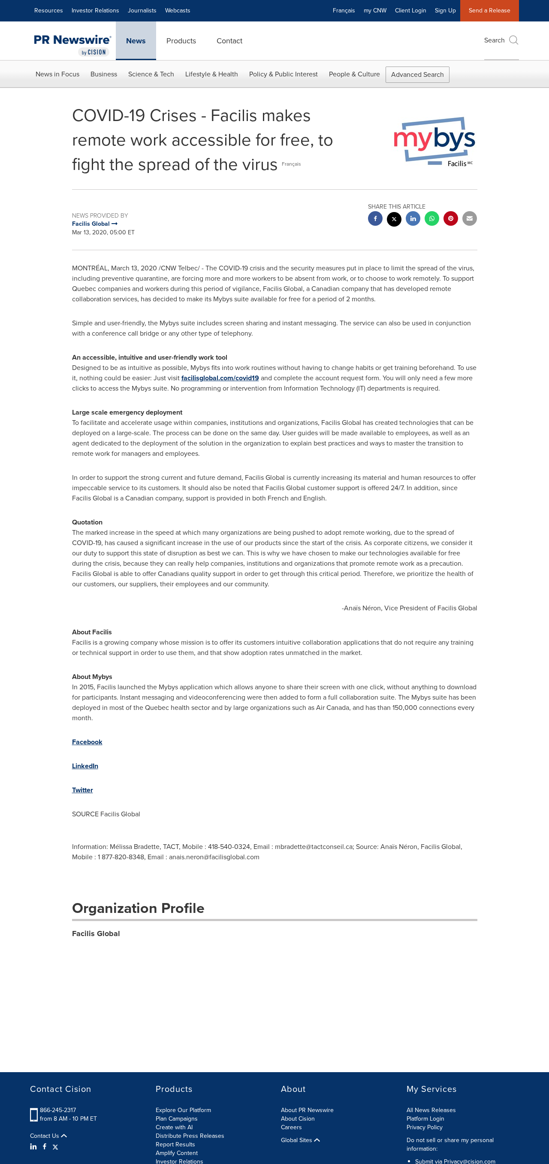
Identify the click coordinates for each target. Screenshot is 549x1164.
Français (344, 10)
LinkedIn (85, 766)
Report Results (175, 1144)
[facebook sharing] (375, 219)
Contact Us (45, 1136)
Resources (48, 10)
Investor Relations (95, 10)
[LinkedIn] (34, 1147)
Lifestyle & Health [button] (211, 74)
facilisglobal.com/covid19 (220, 378)
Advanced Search (417, 74)
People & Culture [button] (354, 74)
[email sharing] (469, 219)
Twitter (82, 790)
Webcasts (177, 10)
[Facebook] (44, 1147)
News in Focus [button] (57, 74)
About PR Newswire (307, 1110)
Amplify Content (177, 1153)
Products (181, 40)
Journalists (142, 10)
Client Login (410, 10)
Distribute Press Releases (190, 1135)
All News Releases (431, 1110)
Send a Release (489, 10)
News (136, 40)
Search (494, 40)
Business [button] (103, 74)
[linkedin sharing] (413, 219)
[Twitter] (55, 1147)
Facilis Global (96, 933)
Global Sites (297, 1140)
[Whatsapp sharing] (432, 219)
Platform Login (425, 1118)
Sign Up (445, 10)
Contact (229, 40)
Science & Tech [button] (151, 74)
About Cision (298, 1118)
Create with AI (174, 1127)
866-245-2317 (58, 1110)
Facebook (87, 742)
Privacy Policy (425, 1127)
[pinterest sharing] (450, 219)
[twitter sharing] (394, 220)
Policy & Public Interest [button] (283, 74)
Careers (291, 1127)
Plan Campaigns (177, 1118)
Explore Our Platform (183, 1110)
